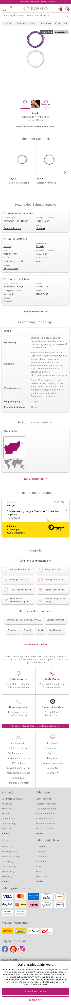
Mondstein (42, 876)
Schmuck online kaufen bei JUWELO (24, 620)
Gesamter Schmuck (12, 799)
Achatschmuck (44, 799)
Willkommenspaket (18, 753)
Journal (51, 773)
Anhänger (7, 803)
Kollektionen (61, 23)
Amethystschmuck (46, 803)
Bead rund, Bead (13, 261)
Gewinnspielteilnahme (18, 758)
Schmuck (8, 23)
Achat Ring (7, 846)
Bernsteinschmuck (46, 813)
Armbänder (13, 630)
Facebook (5, 949)
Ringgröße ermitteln (18, 783)
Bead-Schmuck (12, 228)
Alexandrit (41, 846)
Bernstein (41, 861)
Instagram (21, 949)
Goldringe (7, 828)
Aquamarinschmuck (47, 808)
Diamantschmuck (45, 823)
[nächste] (64, 172)
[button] (4, 8)
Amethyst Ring (9, 851)
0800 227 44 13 (18, 715)
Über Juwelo (52, 743)
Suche (66, 15)
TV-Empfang (18, 763)
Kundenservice (18, 743)
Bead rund (42, 294)
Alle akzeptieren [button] (35, 991)
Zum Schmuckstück (34, 311)
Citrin (39, 866)
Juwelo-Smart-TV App (18, 768)
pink (38, 261)
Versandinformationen (18, 773)
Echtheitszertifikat (18, 748)
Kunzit (7, 246)
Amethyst (41, 851)
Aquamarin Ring (10, 856)
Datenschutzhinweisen (34, 984)
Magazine (52, 758)
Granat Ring (8, 871)
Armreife (28, 630)
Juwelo (40, 228)
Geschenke (45, 23)
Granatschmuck (44, 828)
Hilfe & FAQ (18, 778)
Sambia (7, 301)
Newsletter (52, 768)
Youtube (13, 949)
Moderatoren (52, 748)
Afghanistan (10, 268)
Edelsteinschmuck (26, 23)
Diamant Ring (9, 866)
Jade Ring (7, 876)
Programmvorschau (52, 763)
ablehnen (24, 979)
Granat (40, 871)
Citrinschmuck (44, 818)
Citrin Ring (7, 861)
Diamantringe (9, 823)
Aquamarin (42, 856)
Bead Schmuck (56, 630)
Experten (52, 753)
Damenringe (8, 818)
